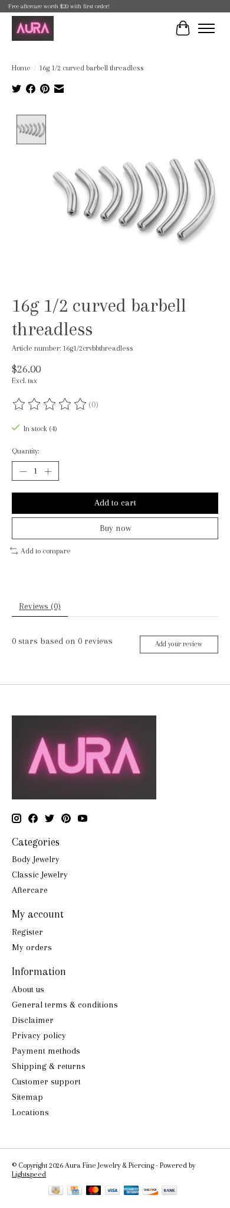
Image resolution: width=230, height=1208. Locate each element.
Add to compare (46, 550)
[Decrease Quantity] (23, 471)
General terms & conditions (65, 1004)
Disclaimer (33, 1020)
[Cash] (55, 1191)
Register (27, 932)
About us (28, 989)
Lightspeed (29, 1174)
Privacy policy (39, 1035)
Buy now (115, 528)
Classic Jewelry (40, 874)
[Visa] (112, 1191)
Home (21, 67)
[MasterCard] (93, 1191)
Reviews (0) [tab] (40, 606)
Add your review (178, 644)
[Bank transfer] (169, 1191)
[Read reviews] (50, 404)
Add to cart (115, 502)
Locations (30, 1112)
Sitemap (27, 1097)
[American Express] (131, 1191)
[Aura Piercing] (33, 28)
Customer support (46, 1081)
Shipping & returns (49, 1066)
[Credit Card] (74, 1191)
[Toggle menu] (206, 28)
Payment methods (46, 1050)
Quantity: (25, 450)
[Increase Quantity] (47, 471)
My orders (32, 947)
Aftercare (30, 890)
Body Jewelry (36, 859)
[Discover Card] (150, 1191)
